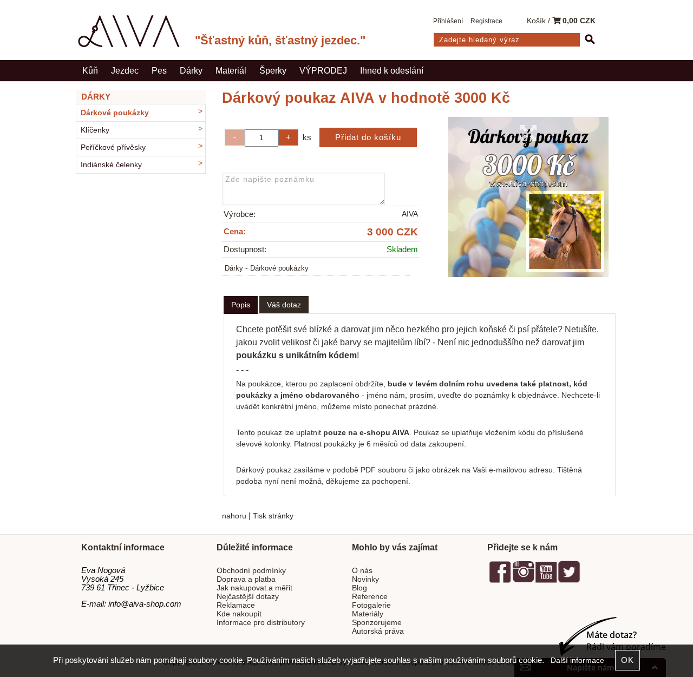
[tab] (241, 305)
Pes (159, 70)
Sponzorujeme (377, 623)
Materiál (230, 70)
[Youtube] (545, 581)
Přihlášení (448, 21)
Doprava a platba (246, 579)
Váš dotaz (284, 304)
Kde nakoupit (239, 614)
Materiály (367, 614)
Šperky (272, 70)
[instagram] (523, 581)
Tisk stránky (273, 516)
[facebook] (500, 581)
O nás (362, 571)
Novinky (365, 579)
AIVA (410, 214)
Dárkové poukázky (279, 268)
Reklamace (236, 605)
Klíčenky (95, 130)
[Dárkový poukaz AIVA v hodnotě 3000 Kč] (528, 197)
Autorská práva (378, 631)
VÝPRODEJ (323, 70)
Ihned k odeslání (391, 70)
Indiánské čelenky (111, 165)
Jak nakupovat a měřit (254, 588)
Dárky (191, 70)
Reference (370, 597)
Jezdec (125, 70)
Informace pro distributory (261, 623)
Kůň (90, 70)
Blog (359, 588)
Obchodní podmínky (251, 571)
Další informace (577, 660)
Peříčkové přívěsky (113, 147)
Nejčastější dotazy (248, 597)
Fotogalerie (371, 605)
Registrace (486, 21)
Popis (240, 304)
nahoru (234, 516)
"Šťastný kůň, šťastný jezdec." (280, 40)
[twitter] (569, 581)
